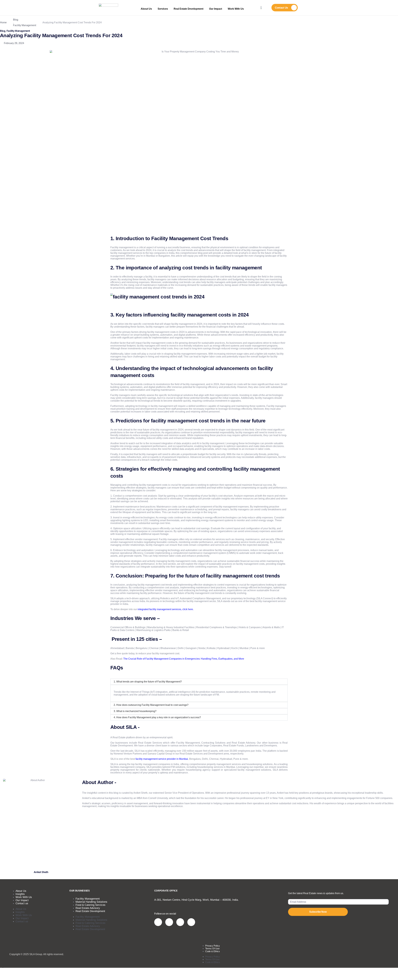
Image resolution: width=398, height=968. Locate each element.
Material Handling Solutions (91, 919)
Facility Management (24, 25)
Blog (15, 19)
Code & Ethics (212, 951)
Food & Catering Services (90, 922)
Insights (20, 912)
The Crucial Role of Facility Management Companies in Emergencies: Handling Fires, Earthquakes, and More (183, 658)
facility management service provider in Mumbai (162, 759)
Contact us (22, 903)
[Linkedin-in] (180, 922)
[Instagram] (158, 922)
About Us (146, 8)
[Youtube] (169, 922)
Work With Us (236, 8)
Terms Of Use (212, 959)
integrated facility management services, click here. (166, 609)
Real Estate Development (188, 8)
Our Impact (215, 8)
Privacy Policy (212, 956)
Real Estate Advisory (88, 926)
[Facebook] (191, 922)
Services (163, 8)
